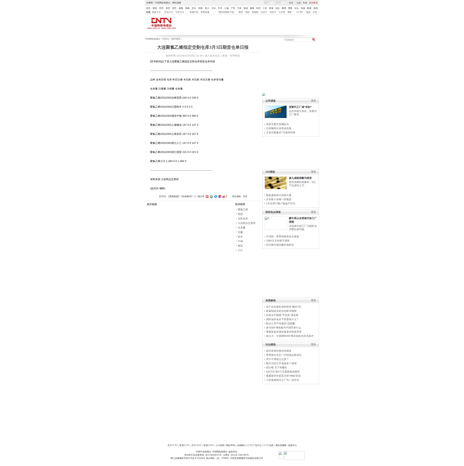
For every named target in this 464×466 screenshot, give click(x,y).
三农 (265, 8)
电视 (148, 12)
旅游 (246, 8)
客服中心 (292, 445)
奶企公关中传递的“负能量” (281, 323)
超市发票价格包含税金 (278, 350)
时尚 (258, 8)
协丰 (240, 236)
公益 (226, 8)
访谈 (303, 8)
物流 (240, 245)
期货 (240, 214)
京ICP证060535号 (213, 455)
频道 (308, 12)
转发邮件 (187, 196)
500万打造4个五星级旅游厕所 (283, 371)
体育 (168, 8)
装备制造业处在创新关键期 (281, 310)
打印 (162, 196)
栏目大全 (168, 12)
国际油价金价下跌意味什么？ (282, 319)
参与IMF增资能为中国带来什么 (283, 327)
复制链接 (173, 196)
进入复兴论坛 (212, 55)
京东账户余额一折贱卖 (278, 199)
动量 (240, 232)
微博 (284, 8)
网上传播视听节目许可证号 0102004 (188, 458)
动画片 (273, 12)
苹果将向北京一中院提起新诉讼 (284, 354)
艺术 (220, 8)
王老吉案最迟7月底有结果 (280, 132)
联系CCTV (184, 445)
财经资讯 (175, 39)
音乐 (194, 8)
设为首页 (313, 2)
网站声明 (230, 445)
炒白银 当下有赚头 (276, 367)
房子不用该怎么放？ (277, 359)
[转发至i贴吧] (219, 196)
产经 (233, 8)
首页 (148, 8)
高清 (241, 12)
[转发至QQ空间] (211, 196)
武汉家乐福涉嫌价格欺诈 (280, 244)
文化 (213, 8)
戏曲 (187, 8)
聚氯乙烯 (243, 209)
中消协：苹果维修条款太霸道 (282, 236)
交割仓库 (243, 218)
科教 (200, 8)
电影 (247, 12)
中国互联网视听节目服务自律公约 (246, 458)
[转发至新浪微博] (223, 196)
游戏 (315, 8)
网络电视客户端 (226, 12)
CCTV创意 (269, 445)
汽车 (239, 8)
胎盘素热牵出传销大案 (278, 195)
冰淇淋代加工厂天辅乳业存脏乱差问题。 (303, 227)
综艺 (174, 8)
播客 (289, 12)
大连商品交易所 (247, 223)
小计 (240, 250)
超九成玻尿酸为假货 (300, 177)
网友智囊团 (281, 445)
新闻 (155, 8)
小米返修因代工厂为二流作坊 (282, 379)
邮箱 (309, 8)
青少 (207, 8)
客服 (305, 2)
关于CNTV (196, 445)
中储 (240, 241)
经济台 (166, 39)
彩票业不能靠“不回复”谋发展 (282, 315)
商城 (271, 8)
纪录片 (264, 12)
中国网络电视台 (162, 2)
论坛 (296, 8)
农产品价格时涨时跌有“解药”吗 (283, 306)
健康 (252, 8)
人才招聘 (220, 445)
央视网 (149, 2)
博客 (290, 8)
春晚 (181, 8)
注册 (299, 3)
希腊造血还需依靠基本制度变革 (284, 331)
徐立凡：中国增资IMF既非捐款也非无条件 (290, 335)
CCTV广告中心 (254, 445)
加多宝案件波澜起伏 (277, 124)
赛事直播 (205, 12)
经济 (161, 8)
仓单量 (241, 227)
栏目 (315, 12)
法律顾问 (241, 445)
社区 (277, 8)
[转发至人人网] (215, 196)
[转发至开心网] (206, 196)
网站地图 (176, 2)
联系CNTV (209, 445)
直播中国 (194, 12)
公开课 (282, 12)
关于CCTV (172, 445)
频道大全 (156, 12)
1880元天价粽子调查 (278, 240)
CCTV (300, 12)
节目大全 (179, 12)
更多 (313, 100)
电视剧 (255, 12)
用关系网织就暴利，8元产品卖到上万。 (302, 184)
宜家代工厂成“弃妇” (300, 106)
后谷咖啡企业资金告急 (278, 128)
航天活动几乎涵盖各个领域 (281, 363)
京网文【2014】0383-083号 (236, 455)
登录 (291, 3)
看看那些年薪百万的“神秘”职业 (283, 375)
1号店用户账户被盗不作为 (280, 203)
